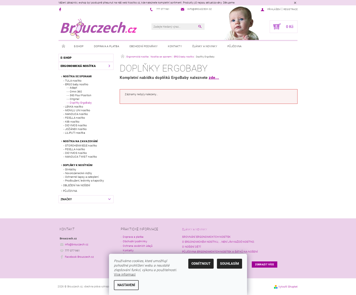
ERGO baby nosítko (76, 84)
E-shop (79, 46)
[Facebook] (61, 9)
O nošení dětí (191, 246)
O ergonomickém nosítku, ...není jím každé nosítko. (218, 241)
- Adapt (72, 87)
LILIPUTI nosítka (75, 132)
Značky (66, 199)
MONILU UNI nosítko (77, 110)
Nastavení (126, 285)
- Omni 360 (75, 91)
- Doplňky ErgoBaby (80, 102)
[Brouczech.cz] (99, 29)
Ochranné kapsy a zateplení (82, 176)
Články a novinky (204, 46)
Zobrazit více (264, 264)
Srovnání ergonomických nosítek (206, 236)
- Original (73, 99)
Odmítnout (201, 264)
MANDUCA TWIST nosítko (81, 156)
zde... (214, 77)
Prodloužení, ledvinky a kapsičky (84, 180)
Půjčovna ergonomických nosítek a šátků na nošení (220, 251)
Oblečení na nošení (76, 185)
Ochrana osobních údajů (137, 245)
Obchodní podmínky (143, 46)
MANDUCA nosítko (76, 114)
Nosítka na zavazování (80, 141)
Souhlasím (229, 264)
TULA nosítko (73, 80)
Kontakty (175, 46)
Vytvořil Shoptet (287, 286)
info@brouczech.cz (76, 244)
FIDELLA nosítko (75, 117)
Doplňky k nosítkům (78, 165)
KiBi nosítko (72, 121)
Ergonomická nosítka (78, 66)
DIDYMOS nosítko (76, 125)
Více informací (125, 274)
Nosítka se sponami (77, 76)
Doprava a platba (106, 46)
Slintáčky (70, 169)
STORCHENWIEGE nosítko (81, 145)
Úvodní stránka (64, 46)
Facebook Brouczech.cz (79, 256)
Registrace (290, 9)
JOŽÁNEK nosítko (76, 129)
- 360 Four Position (79, 95)
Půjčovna (234, 46)
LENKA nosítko (74, 106)
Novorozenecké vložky (78, 173)
